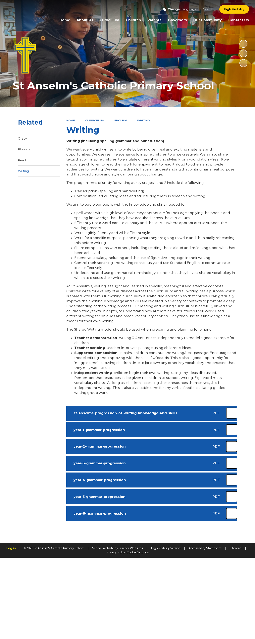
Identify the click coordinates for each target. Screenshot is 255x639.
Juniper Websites (131, 548)
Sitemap (235, 548)
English (120, 120)
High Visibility (234, 9)
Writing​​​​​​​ (143, 120)
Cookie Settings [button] (138, 552)
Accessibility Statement (205, 548)
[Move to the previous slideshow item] (243, 53)
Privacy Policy (116, 552)
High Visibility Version (165, 548)
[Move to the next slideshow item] (243, 63)
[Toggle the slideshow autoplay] (243, 44)
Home (70, 120)
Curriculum (94, 120)
